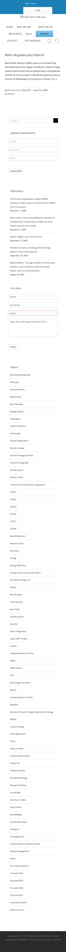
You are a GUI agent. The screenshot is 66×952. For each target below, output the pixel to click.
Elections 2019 (16, 543)
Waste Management (19, 851)
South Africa (15, 807)
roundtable (15, 792)
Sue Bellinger (16, 814)
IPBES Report (16, 668)
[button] (57, 40)
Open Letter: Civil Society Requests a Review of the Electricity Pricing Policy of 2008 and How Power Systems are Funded (32, 221)
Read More (10, 94)
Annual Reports (17, 389)
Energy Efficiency (18, 565)
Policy (13, 741)
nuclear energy (17, 726)
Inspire (13, 646)
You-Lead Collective (19, 865)
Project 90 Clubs (17, 770)
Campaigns (15, 418)
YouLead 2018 (16, 873)
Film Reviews (16, 594)
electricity (14, 550)
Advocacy (14, 382)
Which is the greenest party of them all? (25, 55)
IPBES (12, 660)
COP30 (13, 528)
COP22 (13, 499)
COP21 (13, 492)
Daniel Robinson (17, 536)
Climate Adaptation (19, 440)
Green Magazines (18, 631)
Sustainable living (18, 821)
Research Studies (18, 785)
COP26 (13, 514)
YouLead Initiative (18, 902)
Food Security (16, 601)
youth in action (17, 909)
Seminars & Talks (18, 799)
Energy (13, 558)
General (13, 623)
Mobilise (14, 704)
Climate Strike (16, 477)
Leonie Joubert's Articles (21, 697)
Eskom (13, 587)
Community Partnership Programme (27, 484)
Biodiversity (15, 396)
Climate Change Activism (21, 455)
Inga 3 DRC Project (18, 638)
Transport (14, 829)
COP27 (13, 521)
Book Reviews (16, 404)
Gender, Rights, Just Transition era (26, 236)
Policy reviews (16, 748)
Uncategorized (17, 836)
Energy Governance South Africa (25, 572)
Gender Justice (17, 616)
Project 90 (14, 763)
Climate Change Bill (19, 462)
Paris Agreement (18, 733)
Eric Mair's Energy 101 (20, 579)
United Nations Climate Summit (25, 843)
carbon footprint (18, 426)
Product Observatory (20, 755)
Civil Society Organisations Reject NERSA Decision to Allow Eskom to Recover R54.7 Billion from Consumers (33, 202)
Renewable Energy (18, 777)
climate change (17, 448)
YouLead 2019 (16, 880)
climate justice (16, 470)
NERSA (13, 719)
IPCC (12, 675)
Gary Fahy (15, 609)
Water (13, 858)
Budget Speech (17, 411)
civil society (15, 433)
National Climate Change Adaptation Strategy (31, 712)
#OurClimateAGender (20, 374)
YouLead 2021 (16, 895)
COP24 (13, 506)
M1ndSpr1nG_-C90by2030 (19, 90)
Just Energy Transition (20, 682)
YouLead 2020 (16, 887)
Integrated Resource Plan (22, 653)
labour (13, 690)
